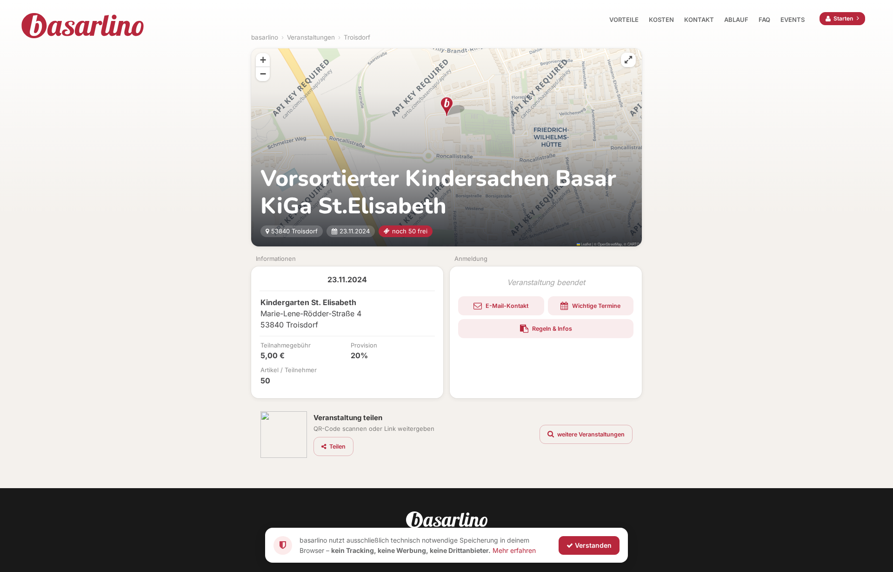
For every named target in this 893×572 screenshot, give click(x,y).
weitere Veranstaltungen (590, 434)
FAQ (764, 19)
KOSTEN (661, 19)
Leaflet (585, 243)
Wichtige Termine (595, 305)
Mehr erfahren (514, 550)
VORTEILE (624, 19)
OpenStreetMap (610, 243)
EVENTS (792, 19)
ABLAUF (736, 19)
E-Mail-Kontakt (506, 305)
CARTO (633, 243)
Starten (843, 18)
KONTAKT (699, 19)
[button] (446, 106)
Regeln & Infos (551, 328)
